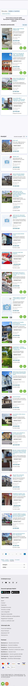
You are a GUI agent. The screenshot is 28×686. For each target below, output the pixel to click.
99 (16, 554)
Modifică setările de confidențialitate (10, 616)
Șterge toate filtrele (6, 13)
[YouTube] (6, 582)
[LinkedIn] (9, 582)
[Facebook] (2, 582)
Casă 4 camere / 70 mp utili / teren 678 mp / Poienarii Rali (19, 298)
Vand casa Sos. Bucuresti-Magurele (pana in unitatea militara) (19, 216)
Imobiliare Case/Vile (13, 11)
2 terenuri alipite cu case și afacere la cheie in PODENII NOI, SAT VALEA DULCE (19, 515)
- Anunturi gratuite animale (11, 654)
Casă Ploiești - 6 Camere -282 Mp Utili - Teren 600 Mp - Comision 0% (19, 348)
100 (20, 554)
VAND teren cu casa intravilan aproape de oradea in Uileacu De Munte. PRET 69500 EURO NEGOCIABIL (19, 194)
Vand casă (15, 140)
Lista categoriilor (5, 611)
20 (24, 136)
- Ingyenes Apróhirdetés (11, 656)
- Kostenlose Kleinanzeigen (11, 658)
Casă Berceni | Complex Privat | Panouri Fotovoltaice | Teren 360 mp (19, 323)
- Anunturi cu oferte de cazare (12, 649)
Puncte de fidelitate (6, 628)
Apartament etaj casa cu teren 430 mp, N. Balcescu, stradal (19, 274)
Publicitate (3, 605)
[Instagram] (13, 582)
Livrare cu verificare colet (7, 620)
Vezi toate (25, 24)
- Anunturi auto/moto (10, 643)
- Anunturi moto (8, 651)
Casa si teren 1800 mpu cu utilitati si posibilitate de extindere (19, 79)
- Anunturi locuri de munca (11, 647)
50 (26, 136)
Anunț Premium (5, 630)
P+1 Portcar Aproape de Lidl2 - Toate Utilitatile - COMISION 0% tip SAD (18, 54)
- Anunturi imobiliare (9, 645)
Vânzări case (16, 156)
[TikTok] (16, 582)
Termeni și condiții (5, 609)
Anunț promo (4, 635)
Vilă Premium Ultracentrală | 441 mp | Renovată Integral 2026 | (19, 373)
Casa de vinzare (16, 396)
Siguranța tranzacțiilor (6, 614)
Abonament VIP (5, 633)
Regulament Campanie (7, 618)
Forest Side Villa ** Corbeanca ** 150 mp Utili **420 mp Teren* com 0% (19, 99)
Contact (3, 603)
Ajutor (2, 600)
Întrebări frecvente (6, 607)
